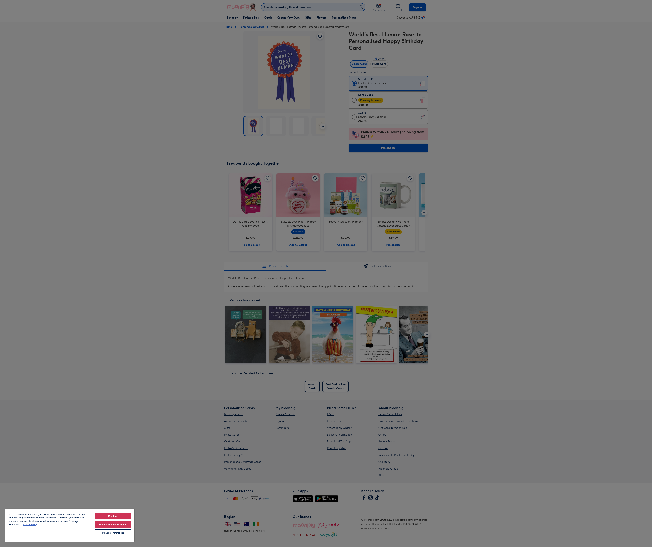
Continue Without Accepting (113, 524)
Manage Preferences (113, 533)
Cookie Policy (30, 524)
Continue (113, 516)
